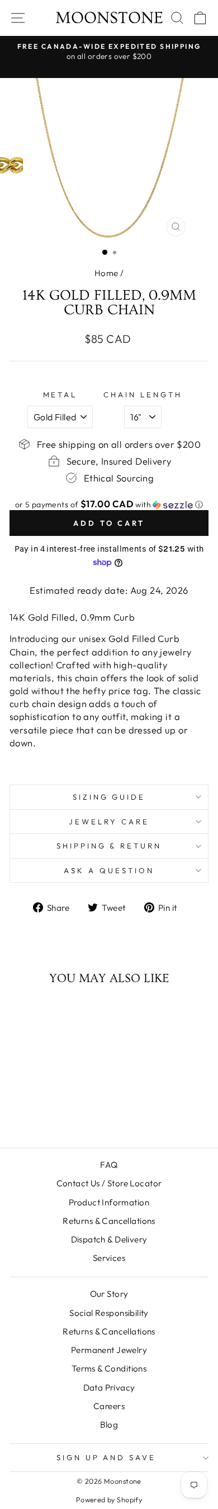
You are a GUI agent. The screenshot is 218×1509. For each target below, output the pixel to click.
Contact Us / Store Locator (109, 1183)
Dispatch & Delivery (109, 1239)
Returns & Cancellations (109, 1221)
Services (109, 1258)
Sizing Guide (109, 796)
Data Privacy (109, 1387)
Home (106, 273)
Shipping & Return (109, 845)
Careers (109, 1406)
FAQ (108, 1164)
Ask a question (109, 870)
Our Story (109, 1293)
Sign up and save (106, 1457)
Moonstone (109, 17)
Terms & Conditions (109, 1368)
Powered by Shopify (109, 1499)
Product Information (109, 1202)
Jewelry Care (109, 821)
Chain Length (142, 394)
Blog (109, 1424)
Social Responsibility (109, 1313)
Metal (60, 394)
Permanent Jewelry (109, 1350)
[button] (109, 504)
